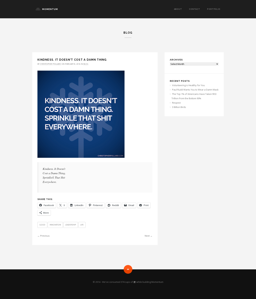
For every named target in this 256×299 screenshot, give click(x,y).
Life (82, 225)
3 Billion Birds (179, 107)
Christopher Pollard (50, 64)
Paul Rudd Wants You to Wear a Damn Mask (195, 89)
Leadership (70, 225)
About (178, 9)
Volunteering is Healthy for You (188, 85)
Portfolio (213, 9)
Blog (85, 64)
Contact (194, 9)
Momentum (50, 9)
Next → (148, 235)
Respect (176, 102)
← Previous (43, 235)
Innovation (55, 225)
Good (42, 225)
